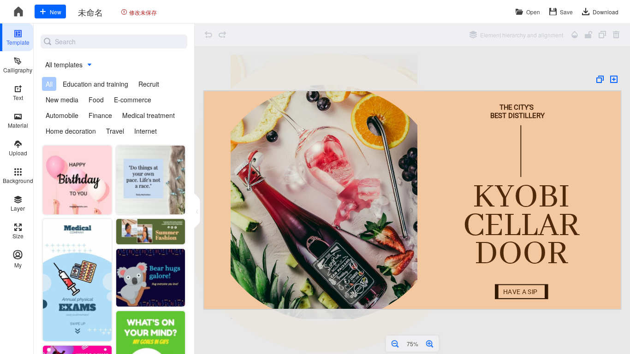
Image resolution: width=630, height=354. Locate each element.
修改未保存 (143, 12)
